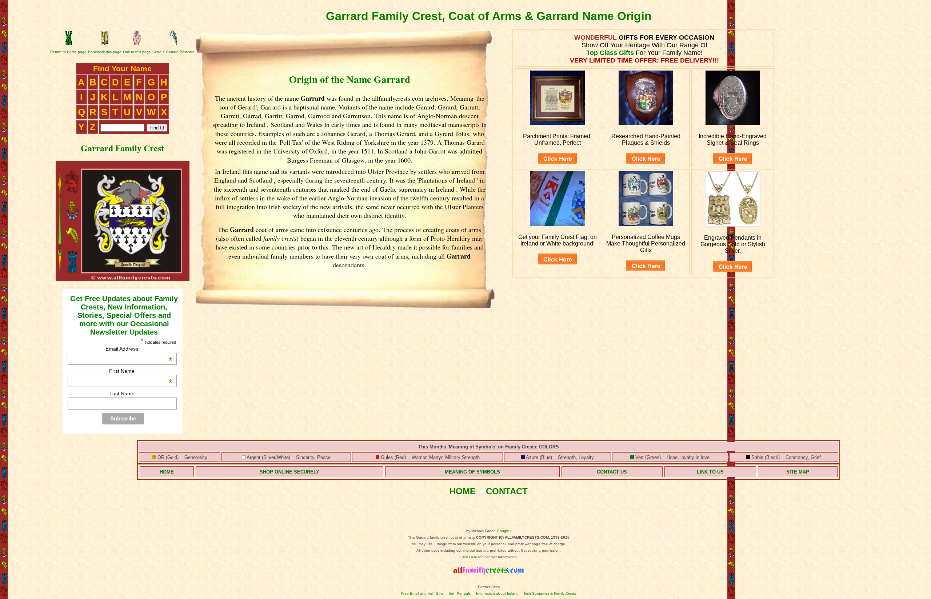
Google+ (504, 531)
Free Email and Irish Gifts (422, 593)
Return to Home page (68, 52)
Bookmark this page (104, 52)
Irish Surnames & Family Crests (550, 593)
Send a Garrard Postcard (173, 52)
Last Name (122, 393)
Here (473, 557)
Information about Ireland (497, 593)
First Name (140, 371)
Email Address (138, 349)
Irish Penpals (460, 593)
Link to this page (137, 52)
